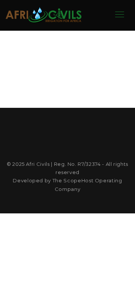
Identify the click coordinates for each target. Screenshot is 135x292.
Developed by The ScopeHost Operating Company (67, 184)
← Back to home (67, 83)
